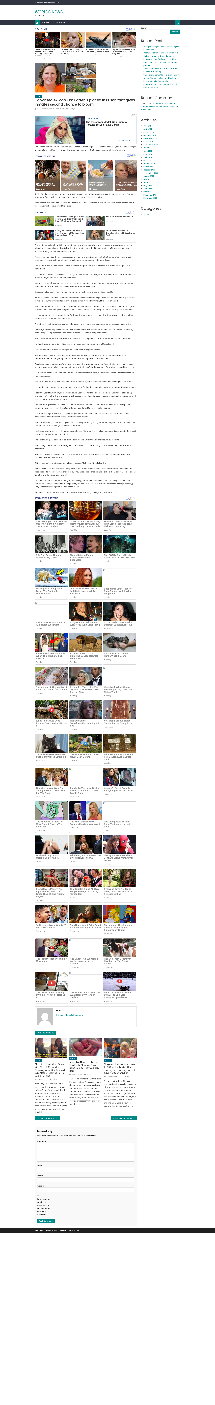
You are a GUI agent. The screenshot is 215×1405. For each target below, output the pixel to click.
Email (40, 1176)
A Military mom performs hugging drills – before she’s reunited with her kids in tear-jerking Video (125, 1118)
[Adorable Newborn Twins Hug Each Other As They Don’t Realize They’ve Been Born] (85, 1047)
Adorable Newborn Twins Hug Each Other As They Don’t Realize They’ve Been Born (84, 1066)
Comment (42, 1141)
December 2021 (150, 195)
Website (40, 1186)
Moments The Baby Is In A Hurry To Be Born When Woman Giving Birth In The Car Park (159, 106)
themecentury (73, 1230)
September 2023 (150, 144)
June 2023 (147, 151)
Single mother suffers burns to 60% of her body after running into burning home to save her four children (120, 1068)
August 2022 (148, 176)
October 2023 (149, 141)
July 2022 (147, 179)
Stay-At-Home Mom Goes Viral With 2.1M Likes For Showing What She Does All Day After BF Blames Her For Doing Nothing (50, 1070)
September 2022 (150, 173)
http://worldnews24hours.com (69, 1015)
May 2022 (147, 185)
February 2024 (149, 135)
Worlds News (49, 12)
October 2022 (149, 170)
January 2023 (149, 163)
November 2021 (150, 198)
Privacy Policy (60, 22)
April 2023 (147, 157)
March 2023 (148, 160)
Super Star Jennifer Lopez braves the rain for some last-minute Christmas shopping (49, 1118)
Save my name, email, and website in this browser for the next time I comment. (44, 1207)
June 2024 (148, 126)
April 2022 (147, 188)
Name (40, 1165)
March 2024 (148, 132)
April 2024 (147, 129)
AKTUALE (45, 22)
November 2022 (150, 167)
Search (144, 28)
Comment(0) (70, 109)
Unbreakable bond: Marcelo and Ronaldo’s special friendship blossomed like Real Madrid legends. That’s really (161, 78)
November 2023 (150, 138)
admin (58, 109)
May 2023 (147, 154)
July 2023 (147, 148)
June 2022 (147, 182)
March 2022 (148, 192)
